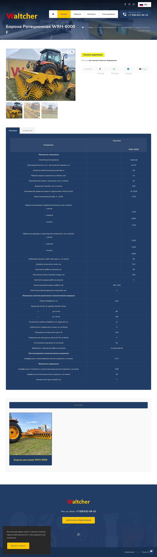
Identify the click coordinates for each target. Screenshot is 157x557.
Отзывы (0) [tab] (27, 130)
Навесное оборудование (108, 60)
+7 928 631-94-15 (86, 511)
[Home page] (83, 27)
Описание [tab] (13, 130)
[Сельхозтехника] (22, 16)
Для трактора (94, 60)
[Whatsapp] (114, 69)
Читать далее (32, 445)
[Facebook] (125, 4)
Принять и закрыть (18, 546)
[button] (72, 52)
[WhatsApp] (134, 4)
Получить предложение (93, 55)
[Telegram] (128, 69)
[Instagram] (129, 4)
